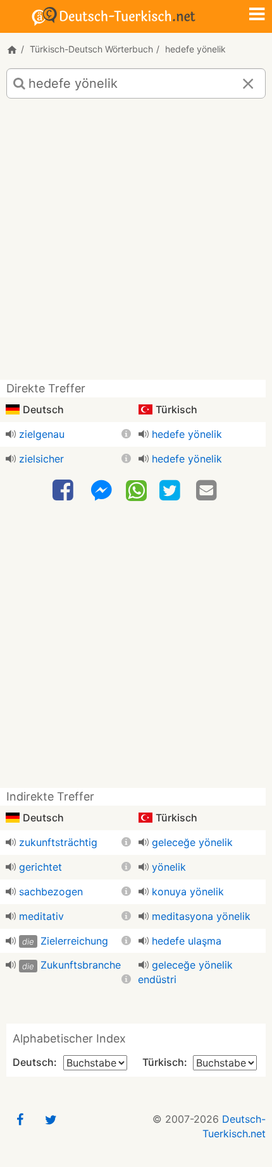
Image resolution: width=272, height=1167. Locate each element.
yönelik (169, 867)
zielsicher (41, 458)
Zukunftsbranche (80, 964)
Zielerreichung (74, 940)
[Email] (208, 491)
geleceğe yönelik (192, 842)
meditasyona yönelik (201, 916)
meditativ (41, 916)
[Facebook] (64, 491)
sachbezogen (51, 891)
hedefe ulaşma (186, 940)
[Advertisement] (136, 244)
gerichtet (40, 867)
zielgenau (42, 434)
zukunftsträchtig (58, 842)
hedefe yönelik (187, 434)
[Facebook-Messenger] (101, 491)
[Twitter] (171, 491)
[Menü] (257, 15)
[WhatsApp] (136, 490)
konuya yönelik (188, 891)
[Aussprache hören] (11, 434)
